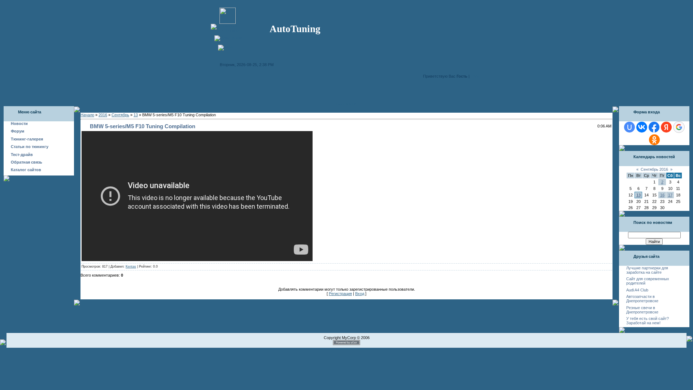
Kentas (131, 266)
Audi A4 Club (637, 290)
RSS (475, 76)
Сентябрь (120, 115)
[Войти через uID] (629, 127)
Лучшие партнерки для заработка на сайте (647, 270)
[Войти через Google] (679, 127)
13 (136, 115)
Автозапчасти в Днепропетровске (642, 298)
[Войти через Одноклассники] (654, 139)
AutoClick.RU (346, 104)
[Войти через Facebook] (654, 127)
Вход (359, 293)
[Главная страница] (227, 30)
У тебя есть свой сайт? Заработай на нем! (647, 320)
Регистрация (340, 293)
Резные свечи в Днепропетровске (642, 310)
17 (670, 195)
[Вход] (225, 47)
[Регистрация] (228, 37)
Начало (87, 115)
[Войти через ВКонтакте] (641, 127)
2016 (103, 115)
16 (662, 195)
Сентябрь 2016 (654, 169)
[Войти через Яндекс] (666, 127)
